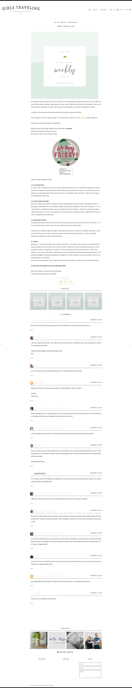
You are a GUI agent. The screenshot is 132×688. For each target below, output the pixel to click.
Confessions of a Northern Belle (52, 493)
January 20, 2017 (96, 320)
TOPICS (110, 9)
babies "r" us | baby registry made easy (56, 640)
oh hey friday (71, 283)
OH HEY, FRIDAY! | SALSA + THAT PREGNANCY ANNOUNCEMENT (75, 301)
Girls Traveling (37, 685)
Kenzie (37, 556)
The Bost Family (42, 337)
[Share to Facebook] (68, 281)
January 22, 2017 (96, 593)
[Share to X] (64, 281)
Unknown (39, 383)
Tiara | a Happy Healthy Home (49, 576)
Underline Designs (49, 685)
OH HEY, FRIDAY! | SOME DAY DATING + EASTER (57, 301)
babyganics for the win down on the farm (38, 640)
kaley (37, 365)
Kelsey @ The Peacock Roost (49, 428)
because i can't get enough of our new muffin (75, 640)
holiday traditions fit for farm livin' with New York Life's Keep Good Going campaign (93, 640)
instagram (82, 118)
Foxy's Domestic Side (45, 511)
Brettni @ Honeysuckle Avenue (50, 320)
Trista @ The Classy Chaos (48, 533)
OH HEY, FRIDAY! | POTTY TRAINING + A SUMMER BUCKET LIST (93, 301)
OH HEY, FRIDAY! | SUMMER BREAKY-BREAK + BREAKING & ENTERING (38, 301)
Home (89, 9)
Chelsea (38, 445)
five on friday (64, 283)
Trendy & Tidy (34, 396)
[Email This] (61, 281)
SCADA (37, 593)
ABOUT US (95, 9)
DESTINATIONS (103, 9)
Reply (32, 330)
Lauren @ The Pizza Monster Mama (52, 408)
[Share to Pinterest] (71, 281)
